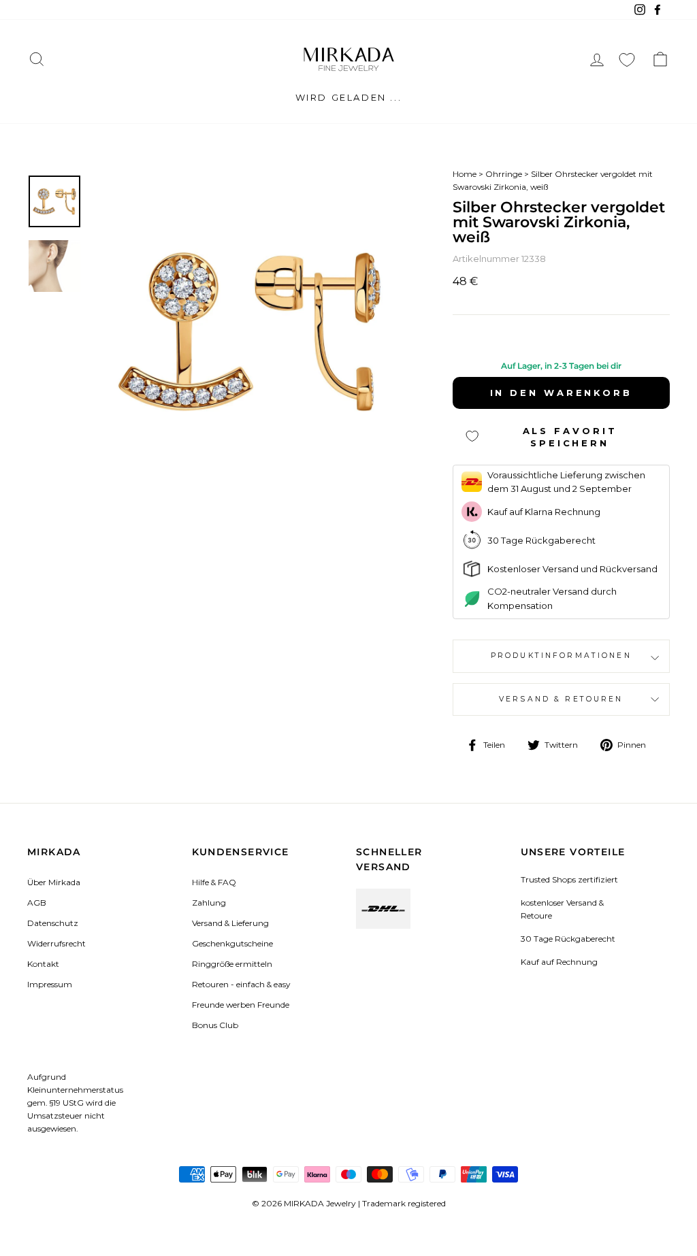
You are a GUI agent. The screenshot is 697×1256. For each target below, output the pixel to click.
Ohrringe (503, 174)
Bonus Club (215, 1025)
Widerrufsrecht (56, 943)
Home (464, 174)
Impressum (49, 984)
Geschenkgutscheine (232, 943)
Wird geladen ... (348, 97)
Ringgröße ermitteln (232, 964)
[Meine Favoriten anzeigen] (627, 59)
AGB (36, 902)
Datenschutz (52, 923)
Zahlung (209, 902)
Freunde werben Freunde (240, 1004)
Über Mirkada (53, 882)
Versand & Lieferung (230, 923)
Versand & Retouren (561, 699)
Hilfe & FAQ (214, 882)
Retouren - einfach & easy (241, 984)
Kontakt (43, 964)
